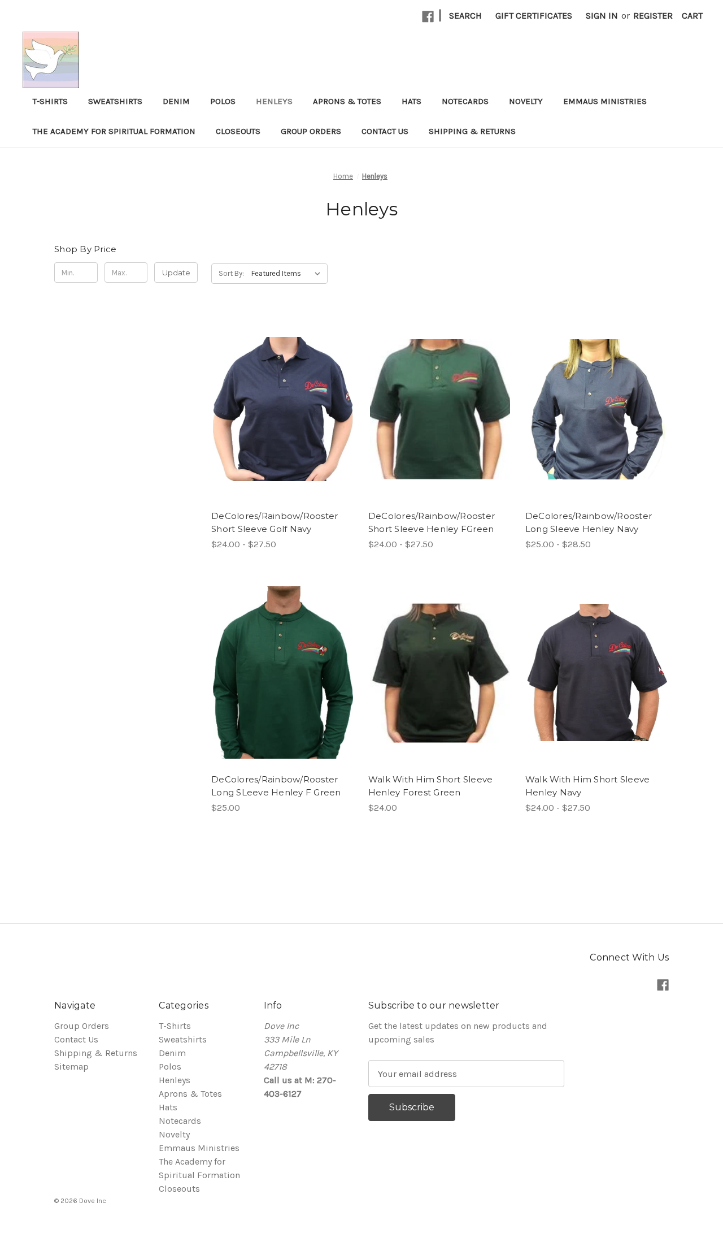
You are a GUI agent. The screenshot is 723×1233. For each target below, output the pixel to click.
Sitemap (71, 1066)
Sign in (602, 15)
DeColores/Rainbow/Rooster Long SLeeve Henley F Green (276, 786)
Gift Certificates (533, 15)
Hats (411, 101)
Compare (279, 409)
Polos (223, 101)
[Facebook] (428, 17)
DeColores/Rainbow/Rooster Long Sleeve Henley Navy (588, 522)
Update (176, 272)
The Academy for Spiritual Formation (114, 131)
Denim (176, 101)
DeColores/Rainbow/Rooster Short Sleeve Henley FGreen (431, 522)
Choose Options (283, 431)
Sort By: (231, 273)
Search (465, 15)
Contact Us (385, 131)
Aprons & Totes (347, 101)
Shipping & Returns (472, 131)
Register (653, 15)
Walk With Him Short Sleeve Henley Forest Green (430, 786)
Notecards (465, 101)
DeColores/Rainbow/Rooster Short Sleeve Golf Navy (274, 522)
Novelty (526, 101)
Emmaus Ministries (605, 101)
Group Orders (311, 131)
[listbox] (288, 273)
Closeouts (238, 131)
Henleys (274, 101)
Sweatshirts (115, 101)
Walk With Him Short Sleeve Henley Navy (587, 786)
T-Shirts (50, 101)
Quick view (273, 386)
